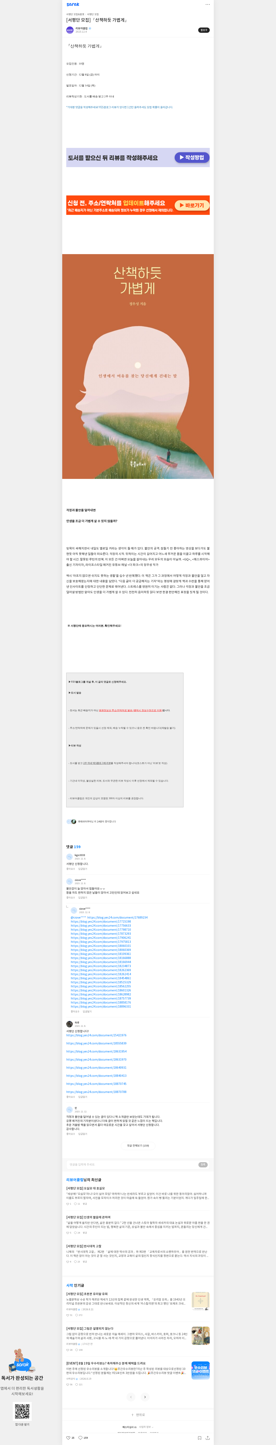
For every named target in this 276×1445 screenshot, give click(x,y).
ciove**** (80, 880)
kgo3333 (80, 855)
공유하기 (208, 1438)
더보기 (208, 4)
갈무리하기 (200, 1438)
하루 (77, 1022)
